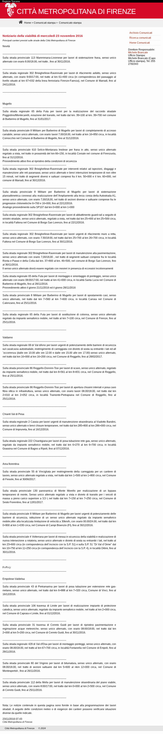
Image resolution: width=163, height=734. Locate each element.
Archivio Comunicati (140, 32)
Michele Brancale (138, 52)
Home (27, 22)
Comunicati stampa (45, 22)
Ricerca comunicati (140, 37)
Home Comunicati (139, 42)
